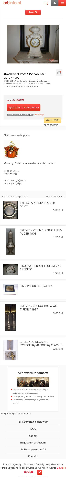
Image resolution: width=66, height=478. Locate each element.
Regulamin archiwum (33, 442)
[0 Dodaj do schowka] (59, 72)
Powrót (33, 12)
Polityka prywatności (33, 449)
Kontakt (33, 456)
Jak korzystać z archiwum (33, 422)
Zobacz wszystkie (55, 196)
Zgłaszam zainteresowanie (24, 107)
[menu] (62, 3)
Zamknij (39, 472)
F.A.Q (33, 429)
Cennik (33, 436)
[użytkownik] (54, 3)
